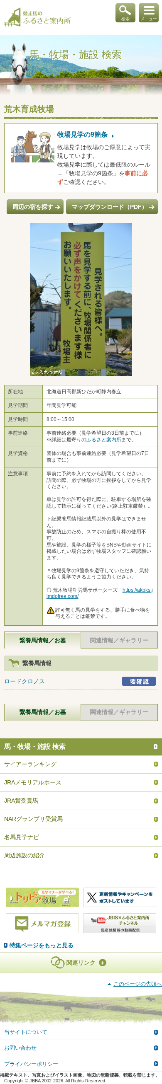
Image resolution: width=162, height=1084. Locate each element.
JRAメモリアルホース (32, 782)
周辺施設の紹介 (24, 855)
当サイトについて (25, 1032)
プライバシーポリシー (31, 1064)
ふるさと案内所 (103, 440)
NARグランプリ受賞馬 (33, 818)
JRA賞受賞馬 (21, 800)
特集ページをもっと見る (42, 945)
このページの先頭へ (137, 984)
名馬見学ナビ (21, 837)
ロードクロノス (24, 681)
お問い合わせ (20, 1048)
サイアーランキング (30, 764)
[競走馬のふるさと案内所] (37, 17)
